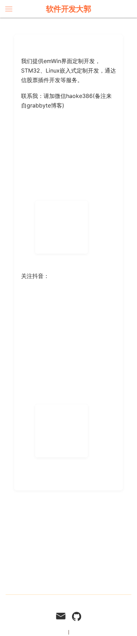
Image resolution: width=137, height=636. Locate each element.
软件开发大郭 (68, 8)
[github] (76, 617)
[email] (61, 617)
